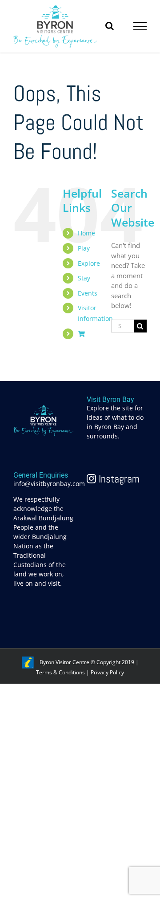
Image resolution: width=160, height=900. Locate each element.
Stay (84, 278)
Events (87, 293)
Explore (89, 263)
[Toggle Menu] (140, 26)
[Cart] (81, 333)
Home (86, 233)
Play (84, 248)
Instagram (118, 479)
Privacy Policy (107, 672)
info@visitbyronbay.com (49, 483)
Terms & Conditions (60, 672)
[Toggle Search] (109, 25)
